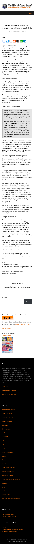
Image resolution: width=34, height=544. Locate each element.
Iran (3, 440)
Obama (4, 456)
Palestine (4, 464)
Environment (5, 425)
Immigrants (5, 437)
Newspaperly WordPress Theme (17, 541)
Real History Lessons (8, 471)
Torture (4, 487)
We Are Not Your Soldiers (9, 517)
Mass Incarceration (7, 452)
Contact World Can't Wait (9, 394)
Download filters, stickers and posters (12, 529)
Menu (30, 13)
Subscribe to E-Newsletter (9, 390)
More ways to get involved (9, 531)
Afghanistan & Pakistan (8, 409)
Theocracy (5, 483)
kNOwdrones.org (7, 273)
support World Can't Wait (22, 324)
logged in (15, 287)
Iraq (3, 444)
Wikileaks (4, 491)
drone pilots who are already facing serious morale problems (16, 243)
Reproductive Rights (7, 475)
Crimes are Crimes (7, 417)
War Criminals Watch (8, 515)
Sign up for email (6, 328)
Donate (4, 527)
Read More (5, 386)
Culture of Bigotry (7, 421)
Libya (3, 448)
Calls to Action (6, 495)
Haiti (3, 433)
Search (4, 297)
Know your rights (6, 335)
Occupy (4, 460)
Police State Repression (8, 468)
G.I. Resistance (6, 429)
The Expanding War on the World (11, 498)
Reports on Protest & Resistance (11, 479)
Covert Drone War (7, 413)
